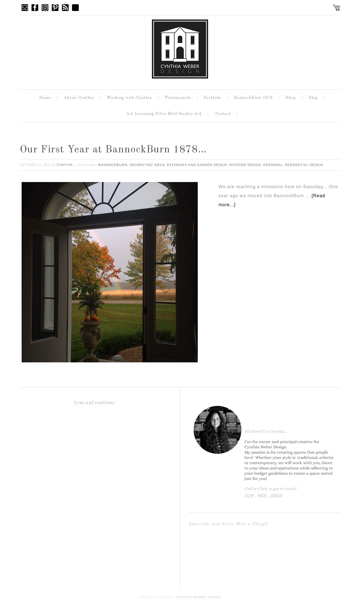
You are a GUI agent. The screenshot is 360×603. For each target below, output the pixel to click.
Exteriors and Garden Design (197, 165)
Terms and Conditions (94, 403)
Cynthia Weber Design (198, 597)
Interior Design (245, 165)
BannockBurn (112, 165)
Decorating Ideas (147, 165)
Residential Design (304, 165)
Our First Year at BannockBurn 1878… (113, 150)
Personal (273, 165)
